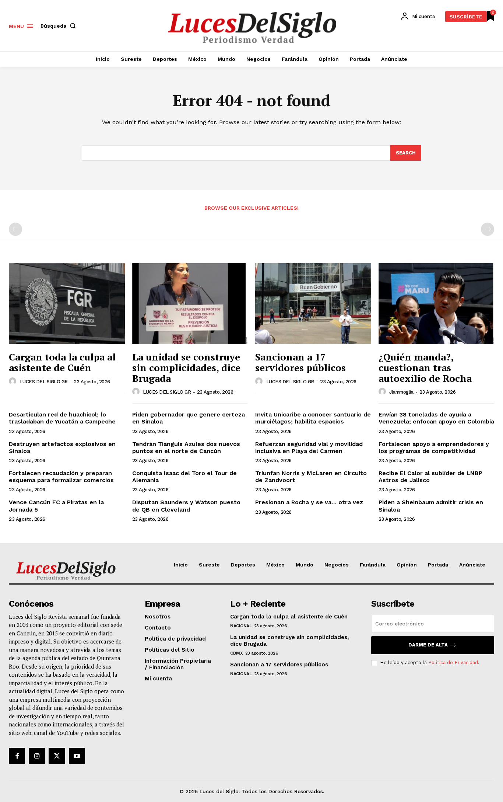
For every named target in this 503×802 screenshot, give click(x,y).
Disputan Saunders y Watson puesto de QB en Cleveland (186, 506)
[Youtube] (77, 756)
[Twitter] (57, 756)
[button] (60, 26)
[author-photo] (13, 381)
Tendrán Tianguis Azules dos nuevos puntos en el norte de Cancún (186, 447)
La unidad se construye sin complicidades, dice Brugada (186, 367)
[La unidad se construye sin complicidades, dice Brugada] (190, 303)
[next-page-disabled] (487, 229)
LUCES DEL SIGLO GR (44, 381)
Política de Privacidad (453, 662)
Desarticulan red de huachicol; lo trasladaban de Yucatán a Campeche (62, 418)
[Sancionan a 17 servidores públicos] (313, 303)
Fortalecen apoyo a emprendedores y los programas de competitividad (434, 447)
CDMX (236, 653)
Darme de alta (428, 645)
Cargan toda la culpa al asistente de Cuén (62, 362)
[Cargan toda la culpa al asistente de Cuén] (67, 303)
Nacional (241, 625)
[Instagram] (37, 756)
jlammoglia (401, 392)
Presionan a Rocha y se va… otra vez (309, 502)
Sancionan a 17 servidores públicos (300, 362)
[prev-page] (15, 229)
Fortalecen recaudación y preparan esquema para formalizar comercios (61, 477)
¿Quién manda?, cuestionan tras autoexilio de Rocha (425, 367)
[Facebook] (17, 756)
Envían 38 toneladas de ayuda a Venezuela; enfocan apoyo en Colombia (436, 418)
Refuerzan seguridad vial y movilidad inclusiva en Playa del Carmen (309, 447)
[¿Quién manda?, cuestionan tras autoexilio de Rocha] (437, 303)
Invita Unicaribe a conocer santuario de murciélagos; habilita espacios (313, 418)
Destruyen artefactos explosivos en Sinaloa (62, 447)
